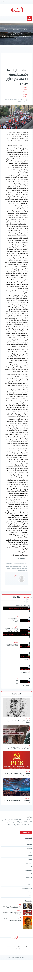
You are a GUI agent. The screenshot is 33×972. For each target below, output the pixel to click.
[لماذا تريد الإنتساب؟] (25, 668)
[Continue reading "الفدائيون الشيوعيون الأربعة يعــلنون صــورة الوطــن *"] (16, 707)
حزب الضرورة (27, 659)
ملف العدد (28, 881)
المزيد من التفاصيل (26, 832)
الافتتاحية (15, 34)
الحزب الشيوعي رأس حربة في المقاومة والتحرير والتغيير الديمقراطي (13, 919)
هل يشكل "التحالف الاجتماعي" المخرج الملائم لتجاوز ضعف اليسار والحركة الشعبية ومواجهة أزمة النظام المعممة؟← (16, 568)
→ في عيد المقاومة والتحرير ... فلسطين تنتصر (16, 563)
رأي (29, 745)
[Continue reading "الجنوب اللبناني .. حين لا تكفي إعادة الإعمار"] (16, 734)
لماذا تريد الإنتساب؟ (25, 672)
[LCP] (16, 10)
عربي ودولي (29, 863)
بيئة (30, 895)
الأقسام (29, 19)
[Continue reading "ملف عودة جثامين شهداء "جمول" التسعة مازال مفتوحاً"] (27, 912)
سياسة (30, 852)
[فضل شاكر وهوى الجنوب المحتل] (16, 634)
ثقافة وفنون (27, 718)
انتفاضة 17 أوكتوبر (26, 888)
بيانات (29, 892)
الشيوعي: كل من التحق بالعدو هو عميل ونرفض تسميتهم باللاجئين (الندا (12, 906)
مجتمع (30, 855)
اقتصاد (30, 859)
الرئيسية (30, 841)
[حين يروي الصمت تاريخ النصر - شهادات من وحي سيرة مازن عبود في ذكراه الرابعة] (25, 630)
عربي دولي (27, 771)
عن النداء (25, 946)
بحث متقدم (8, 946)
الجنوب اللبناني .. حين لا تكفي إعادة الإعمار (19, 748)
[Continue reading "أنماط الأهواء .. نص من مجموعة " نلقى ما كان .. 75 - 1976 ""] (16, 787)
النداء (21, 34)
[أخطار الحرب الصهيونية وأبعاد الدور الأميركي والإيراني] (25, 620)
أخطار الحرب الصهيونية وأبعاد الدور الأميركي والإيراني (13, 620)
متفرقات (28, 877)
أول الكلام (29, 848)
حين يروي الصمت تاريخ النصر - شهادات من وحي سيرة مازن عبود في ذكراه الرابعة (11, 630)
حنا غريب (22, 99)
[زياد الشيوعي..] (16, 608)
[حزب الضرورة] (25, 656)
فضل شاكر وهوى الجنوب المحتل (16, 643)
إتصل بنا (16, 949)
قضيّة (29, 884)
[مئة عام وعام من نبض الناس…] (25, 681)
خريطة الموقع (17, 946)
